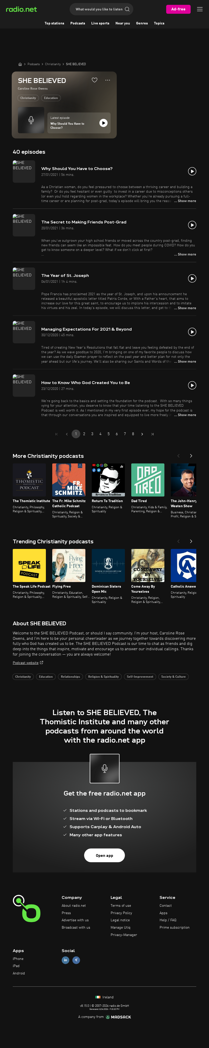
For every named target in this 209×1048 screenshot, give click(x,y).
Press (66, 913)
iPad (16, 966)
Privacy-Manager (124, 935)
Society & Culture (173, 676)
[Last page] (152, 434)
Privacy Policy (121, 913)
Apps (163, 913)
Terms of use (121, 906)
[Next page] (142, 434)
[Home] (20, 64)
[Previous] (178, 454)
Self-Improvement (140, 676)
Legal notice (120, 920)
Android (19, 973)
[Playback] (103, 123)
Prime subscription (175, 927)
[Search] (127, 9)
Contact (166, 906)
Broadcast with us (76, 927)
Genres (142, 23)
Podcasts (77, 23)
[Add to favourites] (94, 80)
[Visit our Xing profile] (76, 960)
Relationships (70, 676)
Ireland (107, 997)
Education (51, 98)
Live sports (100, 23)
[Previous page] (67, 434)
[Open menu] (200, 9)
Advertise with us (75, 920)
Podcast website (25, 663)
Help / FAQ (168, 920)
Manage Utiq (120, 927)
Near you (122, 23)
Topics (159, 23)
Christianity (28, 98)
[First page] (57, 434)
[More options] (108, 80)
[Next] (191, 454)
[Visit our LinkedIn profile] (65, 960)
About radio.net (74, 906)
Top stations (54, 23)
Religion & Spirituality (103, 676)
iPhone (18, 959)
